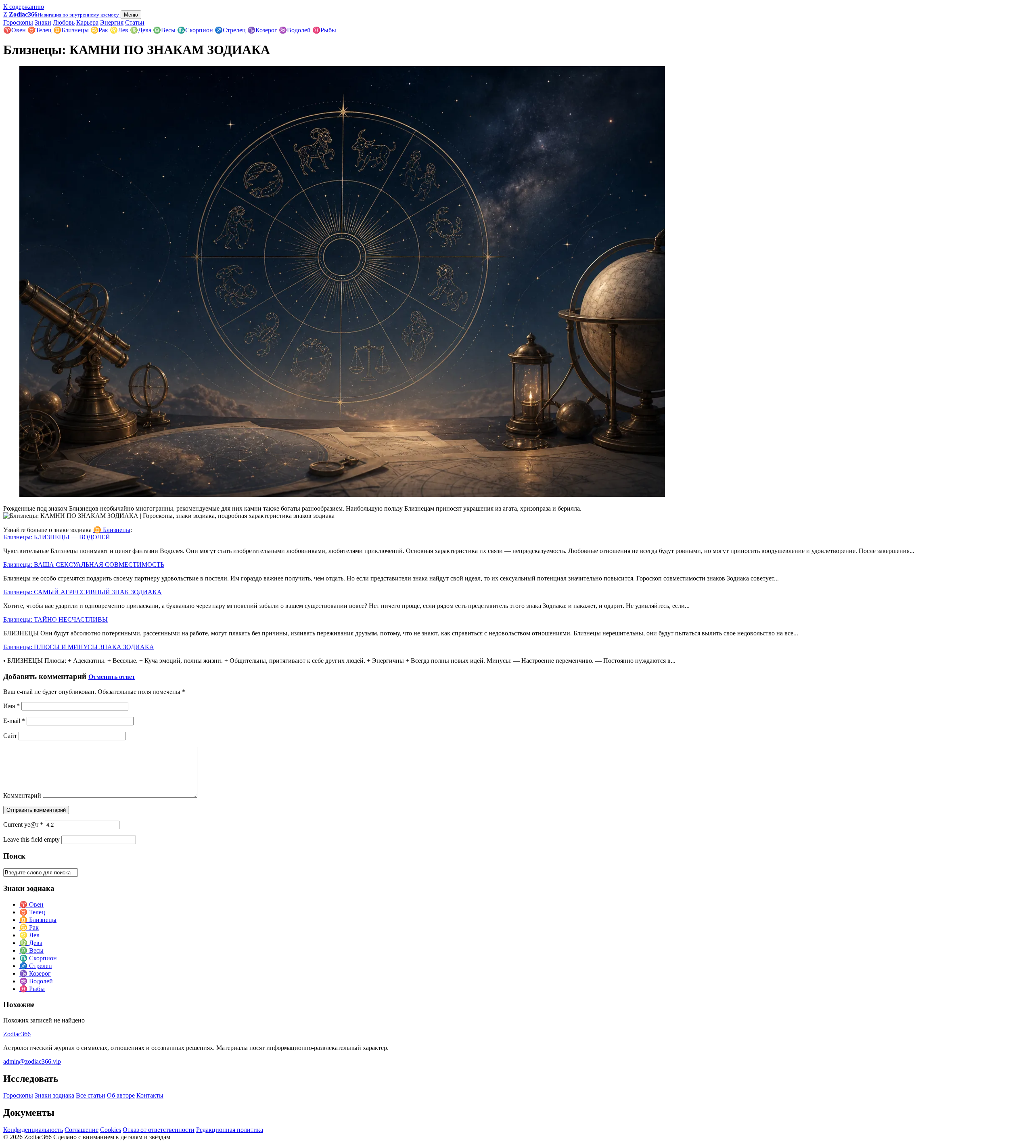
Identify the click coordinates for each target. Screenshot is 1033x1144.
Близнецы (71, 30)
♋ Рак (29, 927)
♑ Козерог (35, 973)
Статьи (134, 22)
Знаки (43, 22)
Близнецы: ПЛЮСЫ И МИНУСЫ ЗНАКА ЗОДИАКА (78, 646)
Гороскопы (18, 22)
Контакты (149, 1095)
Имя (11, 705)
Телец (39, 30)
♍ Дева (30, 942)
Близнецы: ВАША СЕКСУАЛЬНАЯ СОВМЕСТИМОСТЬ (83, 564)
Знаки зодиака (54, 1095)
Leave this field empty (31, 839)
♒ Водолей (36, 981)
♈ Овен (31, 904)
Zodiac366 (17, 1034)
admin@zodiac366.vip (32, 1061)
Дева (140, 30)
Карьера (87, 22)
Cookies (110, 1129)
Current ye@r (23, 824)
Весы (164, 30)
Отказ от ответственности (158, 1129)
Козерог (262, 30)
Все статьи (90, 1095)
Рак (99, 30)
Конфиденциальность (33, 1129)
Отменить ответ (111, 676)
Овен (14, 30)
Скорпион (195, 30)
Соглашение (81, 1129)
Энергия (111, 22)
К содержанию (23, 6)
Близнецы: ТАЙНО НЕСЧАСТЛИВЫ (55, 619)
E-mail (14, 720)
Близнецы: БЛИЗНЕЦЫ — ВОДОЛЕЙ (56, 537)
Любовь (64, 22)
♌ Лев (29, 935)
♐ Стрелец (35, 965)
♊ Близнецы (111, 529)
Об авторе (121, 1095)
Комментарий (22, 795)
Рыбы (324, 30)
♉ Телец (32, 912)
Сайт (10, 735)
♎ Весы (31, 950)
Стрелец (230, 30)
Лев (119, 30)
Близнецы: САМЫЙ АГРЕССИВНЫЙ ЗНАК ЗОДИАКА (82, 592)
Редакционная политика (229, 1129)
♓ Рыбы (32, 988)
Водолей (295, 30)
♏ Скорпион (38, 958)
